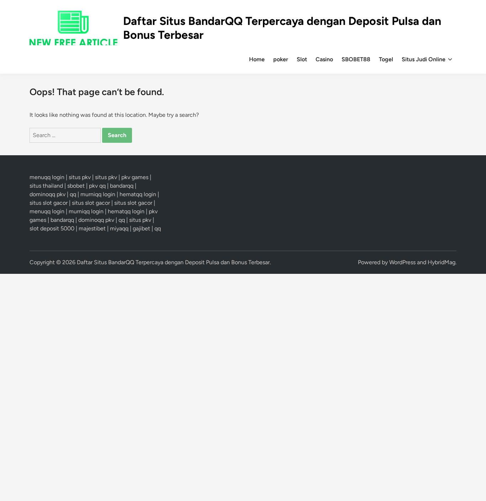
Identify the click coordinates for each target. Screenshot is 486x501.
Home (257, 59)
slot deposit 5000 (52, 228)
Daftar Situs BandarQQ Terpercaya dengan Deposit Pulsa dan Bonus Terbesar (173, 262)
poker (280, 59)
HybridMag (441, 262)
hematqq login (138, 194)
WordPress (402, 262)
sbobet (76, 185)
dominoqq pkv (47, 194)
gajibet (141, 228)
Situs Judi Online (423, 59)
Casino (324, 59)
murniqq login (97, 194)
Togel (386, 59)
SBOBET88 (356, 59)
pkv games (134, 177)
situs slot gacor (49, 202)
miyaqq (119, 228)
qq (73, 194)
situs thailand (46, 185)
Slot (302, 59)
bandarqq (121, 185)
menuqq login (47, 177)
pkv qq (97, 185)
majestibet (92, 228)
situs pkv (80, 177)
